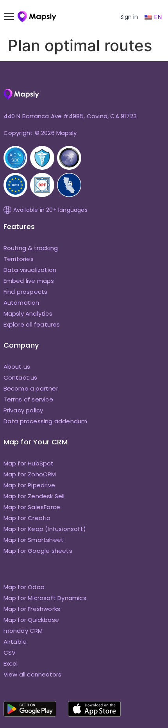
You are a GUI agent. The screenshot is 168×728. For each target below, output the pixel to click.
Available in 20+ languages (50, 210)
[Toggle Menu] (12, 16)
